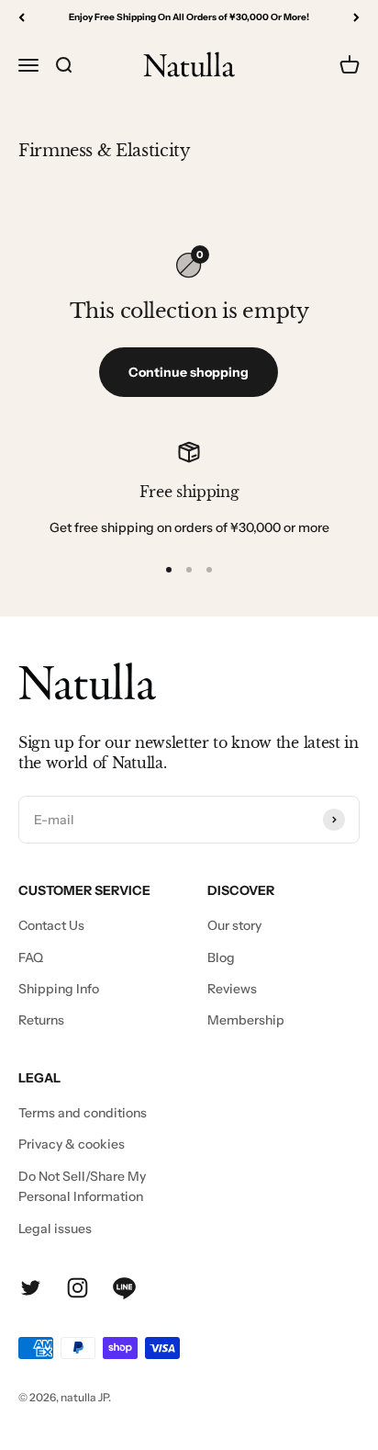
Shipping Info (58, 988)
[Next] (356, 17)
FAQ (30, 957)
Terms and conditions (82, 1112)
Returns (41, 1020)
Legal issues (55, 1228)
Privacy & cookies (71, 1144)
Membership (245, 1020)
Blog (221, 957)
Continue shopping (188, 372)
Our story (234, 925)
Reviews (232, 988)
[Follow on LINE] (124, 1287)
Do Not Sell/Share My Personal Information (82, 1186)
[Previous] (21, 17)
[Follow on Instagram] (77, 1287)
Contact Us (51, 925)
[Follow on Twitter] (30, 1287)
